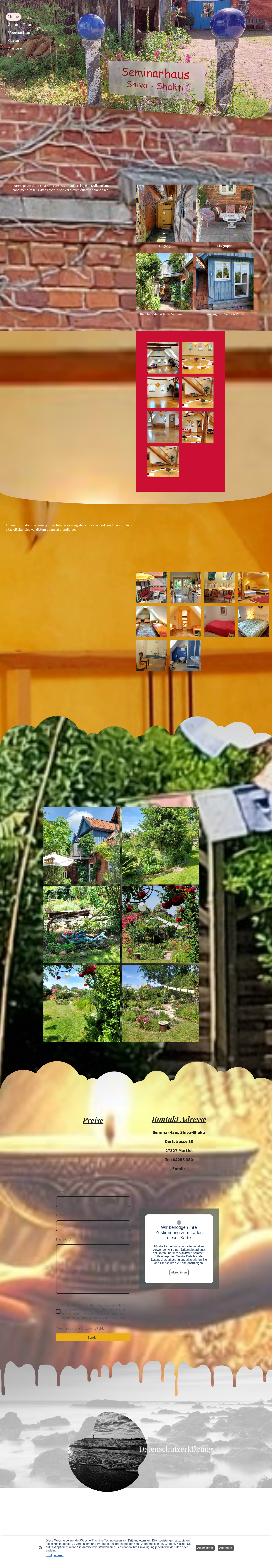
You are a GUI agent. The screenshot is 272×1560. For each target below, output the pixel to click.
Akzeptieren (179, 1272)
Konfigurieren (54, 1555)
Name (61, 1191)
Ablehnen (225, 1547)
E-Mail (61, 1215)
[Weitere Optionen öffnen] (10, 56)
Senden (93, 1337)
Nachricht (63, 1239)
